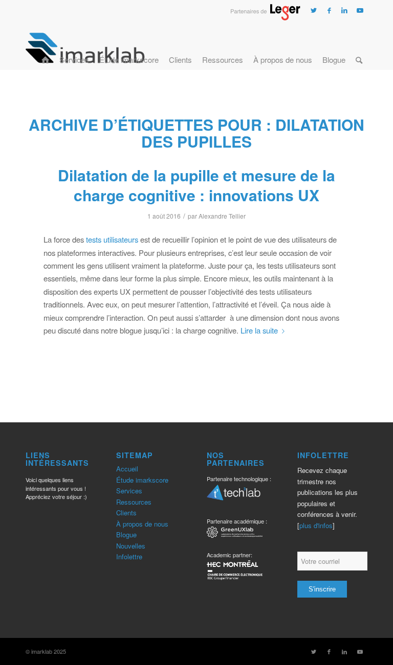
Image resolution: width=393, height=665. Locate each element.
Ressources (133, 502)
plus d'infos (316, 525)
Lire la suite (259, 330)
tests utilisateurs (112, 239)
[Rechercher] (359, 47)
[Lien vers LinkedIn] (344, 10)
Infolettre (129, 556)
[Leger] (265, 17)
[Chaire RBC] (235, 533)
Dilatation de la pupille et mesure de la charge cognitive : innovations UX (196, 185)
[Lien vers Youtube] (359, 10)
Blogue (126, 534)
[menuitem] (45, 47)
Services (129, 490)
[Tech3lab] (233, 496)
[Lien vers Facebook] (329, 10)
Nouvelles (130, 546)
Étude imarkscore (142, 480)
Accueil (127, 468)
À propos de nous (142, 524)
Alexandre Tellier (222, 215)
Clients (126, 512)
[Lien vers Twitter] (313, 10)
